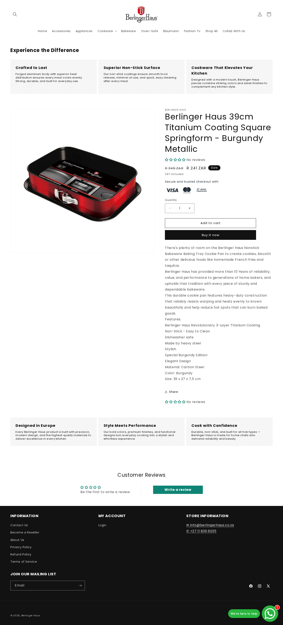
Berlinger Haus (30, 615)
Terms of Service (23, 562)
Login (102, 525)
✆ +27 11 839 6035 (201, 531)
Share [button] (173, 392)
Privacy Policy (20, 547)
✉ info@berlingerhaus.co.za (210, 525)
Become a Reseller (24, 532)
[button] (14, 14)
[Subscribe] (80, 585)
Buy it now (210, 235)
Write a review (177, 489)
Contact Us (19, 525)
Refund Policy (20, 554)
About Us (17, 540)
